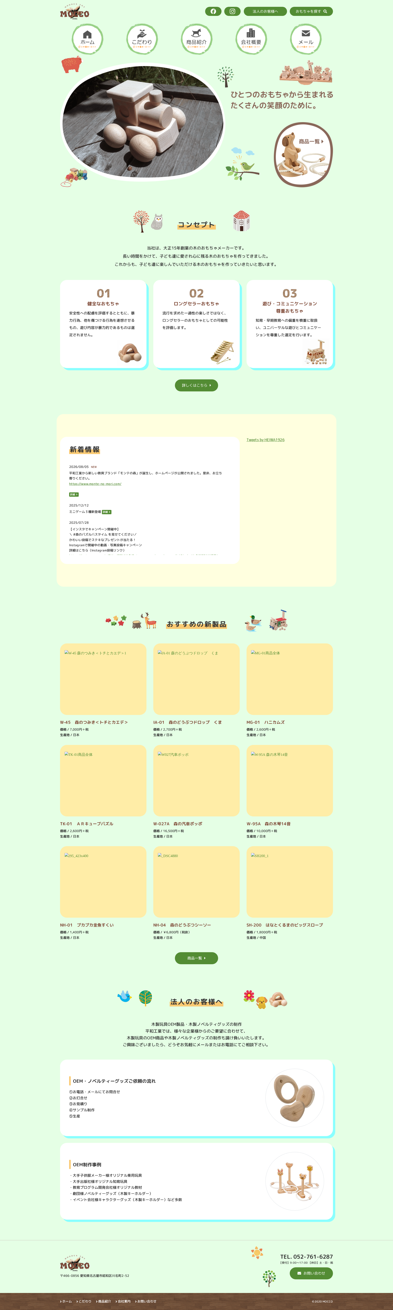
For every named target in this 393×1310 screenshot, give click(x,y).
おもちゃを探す (308, 11)
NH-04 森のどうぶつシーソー (182, 925)
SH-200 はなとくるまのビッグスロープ (285, 925)
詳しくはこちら (194, 385)
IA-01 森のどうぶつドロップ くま (187, 722)
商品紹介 (104, 1301)
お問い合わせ (314, 1273)
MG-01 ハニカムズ (266, 722)
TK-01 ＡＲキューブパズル (86, 823)
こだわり (85, 1301)
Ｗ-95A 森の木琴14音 (269, 823)
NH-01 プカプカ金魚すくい (87, 925)
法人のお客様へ (265, 11)
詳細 (72, 494)
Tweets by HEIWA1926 (266, 439)
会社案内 (124, 1301)
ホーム (67, 1301)
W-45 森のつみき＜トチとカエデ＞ (94, 722)
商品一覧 (194, 958)
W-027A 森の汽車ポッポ (177, 823)
